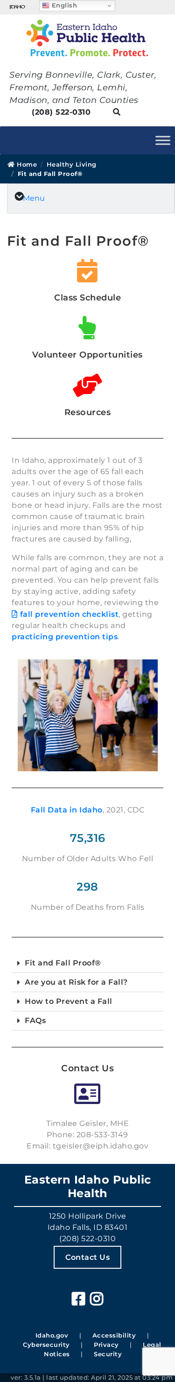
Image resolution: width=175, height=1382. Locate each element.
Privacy (106, 1344)
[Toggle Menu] (162, 140)
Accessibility (114, 1335)
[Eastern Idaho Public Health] (87, 38)
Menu (34, 198)
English (63, 5)
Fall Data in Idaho (67, 809)
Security (108, 1354)
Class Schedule (87, 297)
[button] (87, 963)
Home (26, 164)
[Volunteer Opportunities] (87, 329)
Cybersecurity (46, 1344)
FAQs (35, 1020)
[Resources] (87, 387)
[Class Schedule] (87, 272)
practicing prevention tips (65, 636)
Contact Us (87, 1257)
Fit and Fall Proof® (63, 962)
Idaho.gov (52, 1335)
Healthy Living (72, 164)
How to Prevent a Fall (68, 1001)
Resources (87, 412)
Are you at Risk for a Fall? (76, 982)
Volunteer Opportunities (87, 355)
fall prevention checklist (69, 614)
